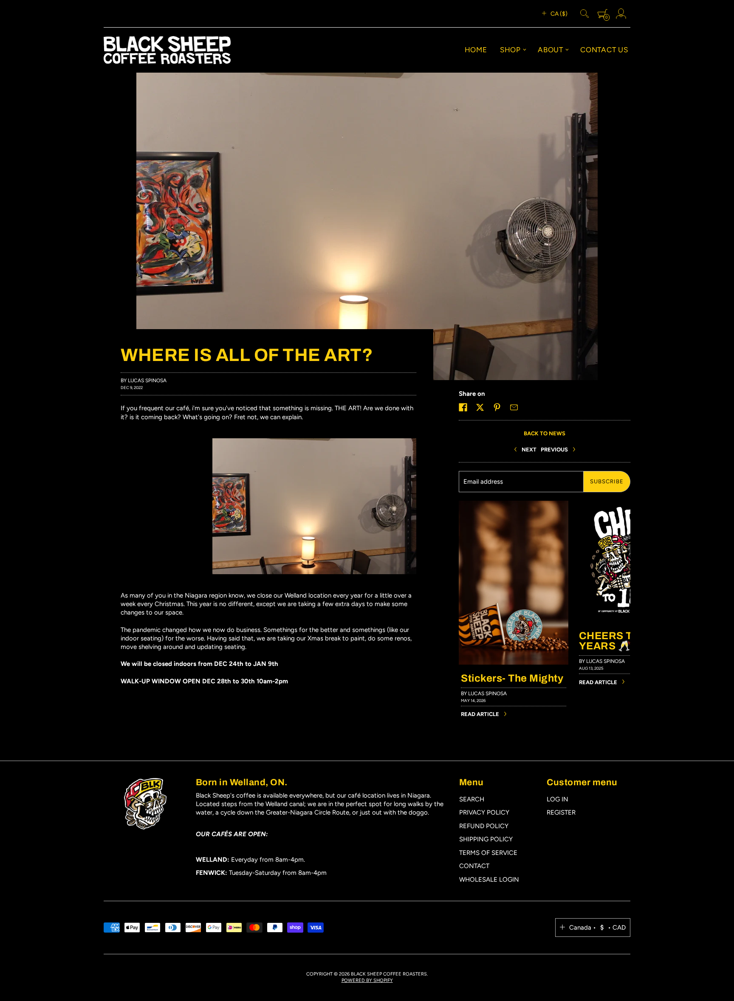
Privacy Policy (484, 812)
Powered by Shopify (367, 980)
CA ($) (558, 13)
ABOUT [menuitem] (550, 49)
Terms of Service (488, 853)
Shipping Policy (486, 839)
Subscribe (607, 481)
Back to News (544, 433)
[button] (463, 407)
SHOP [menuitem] (510, 49)
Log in (557, 799)
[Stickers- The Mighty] (513, 505)
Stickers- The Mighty (512, 678)
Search (471, 799)
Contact (474, 866)
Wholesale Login (489, 879)
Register (561, 812)
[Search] (584, 13)
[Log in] (621, 13)
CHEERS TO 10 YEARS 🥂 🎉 (617, 640)
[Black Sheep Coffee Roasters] (167, 50)
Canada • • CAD (597, 927)
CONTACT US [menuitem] (604, 49)
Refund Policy (483, 826)
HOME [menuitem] (476, 49)
